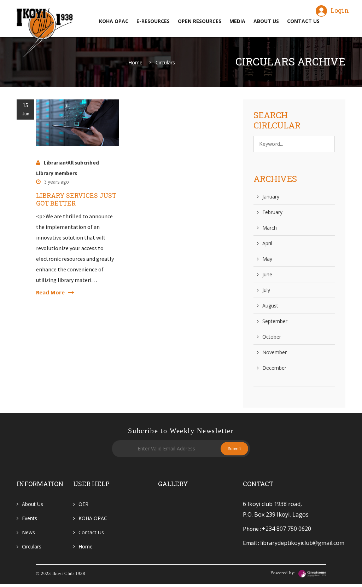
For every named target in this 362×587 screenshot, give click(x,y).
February (272, 212)
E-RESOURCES (153, 21)
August (270, 305)
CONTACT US (303, 21)
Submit (234, 448)
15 (25, 109)
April (267, 243)
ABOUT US (266, 21)
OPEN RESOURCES (199, 21)
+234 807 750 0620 (286, 529)
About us (32, 504)
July (266, 290)
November (274, 352)
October (271, 336)
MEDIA (237, 21)
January (270, 196)
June (267, 274)
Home (135, 62)
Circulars (165, 62)
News (28, 532)
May (267, 258)
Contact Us (91, 532)
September (274, 321)
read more (51, 292)
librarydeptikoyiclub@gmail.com (302, 543)
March (269, 227)
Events (29, 518)
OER (83, 504)
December (274, 367)
